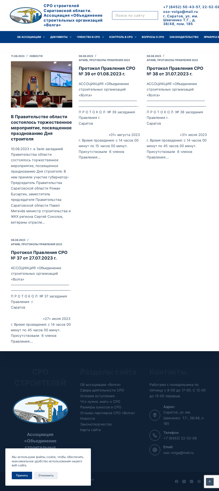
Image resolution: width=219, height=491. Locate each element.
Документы (59, 37)
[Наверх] (210, 482)
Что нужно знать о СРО (100, 401)
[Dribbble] (199, 481)
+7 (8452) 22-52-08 (180, 438)
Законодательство (183, 37)
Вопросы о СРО (153, 37)
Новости (36, 56)
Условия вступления (97, 396)
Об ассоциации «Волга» (100, 384)
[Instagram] (191, 481)
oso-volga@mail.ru (180, 11)
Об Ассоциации (29, 37)
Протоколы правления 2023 (109, 60)
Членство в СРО (88, 37)
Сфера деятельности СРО (102, 390)
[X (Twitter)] (184, 481)
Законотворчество (96, 424)
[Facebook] (176, 481)
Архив (83, 60)
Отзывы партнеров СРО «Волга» (107, 413)
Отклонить (45, 475)
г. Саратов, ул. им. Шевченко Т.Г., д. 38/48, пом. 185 (180, 20)
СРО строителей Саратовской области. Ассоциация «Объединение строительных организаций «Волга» (73, 15)
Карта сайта (90, 430)
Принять (22, 475)
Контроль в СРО (121, 37)
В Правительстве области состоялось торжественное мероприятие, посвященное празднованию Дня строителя (41, 128)
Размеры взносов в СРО (100, 407)
